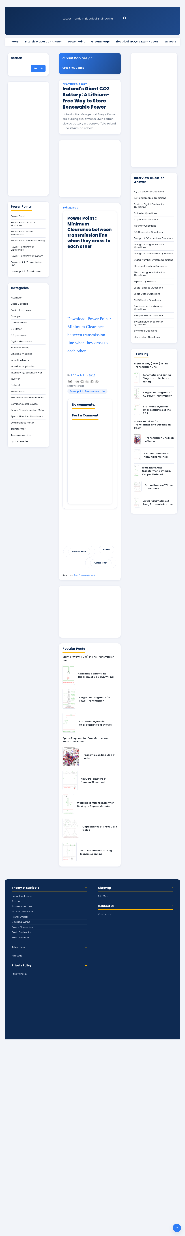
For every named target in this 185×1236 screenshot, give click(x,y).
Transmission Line (22, 906)
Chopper (16, 316)
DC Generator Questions (148, 232)
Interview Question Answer (43, 41)
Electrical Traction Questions (150, 266)
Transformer (18, 428)
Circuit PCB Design (73, 67)
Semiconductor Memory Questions (148, 308)
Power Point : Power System (27, 256)
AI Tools (170, 41)
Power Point (76, 41)
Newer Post (79, 551)
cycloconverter (20, 441)
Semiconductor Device (24, 404)
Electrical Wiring (20, 347)
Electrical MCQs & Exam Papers (137, 41)
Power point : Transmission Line (87, 391)
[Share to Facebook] (92, 381)
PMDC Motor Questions (147, 300)
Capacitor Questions (146, 219)
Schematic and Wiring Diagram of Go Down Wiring (96, 675)
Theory (14, 41)
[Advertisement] (89, 168)
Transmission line (21, 435)
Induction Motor (20, 360)
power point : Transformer (26, 271)
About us (18, 947)
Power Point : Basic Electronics (22, 233)
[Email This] (77, 381)
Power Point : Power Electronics (22, 248)
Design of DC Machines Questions (153, 238)
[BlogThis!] (82, 381)
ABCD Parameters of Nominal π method (93, 780)
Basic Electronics (21, 932)
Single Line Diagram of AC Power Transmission (95, 699)
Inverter (15, 378)
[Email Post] (69, 381)
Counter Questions (145, 225)
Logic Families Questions (148, 287)
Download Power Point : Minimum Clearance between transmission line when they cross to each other (89, 334)
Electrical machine (22, 353)
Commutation (19, 322)
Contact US (106, 906)
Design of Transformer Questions (153, 253)
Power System (20, 917)
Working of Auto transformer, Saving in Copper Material (95, 804)
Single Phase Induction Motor (28, 410)
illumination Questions (147, 337)
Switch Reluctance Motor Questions (148, 323)
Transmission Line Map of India (99, 756)
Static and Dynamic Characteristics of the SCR (96, 723)
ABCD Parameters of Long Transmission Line (96, 852)
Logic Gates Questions (147, 294)
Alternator (17, 297)
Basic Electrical (19, 303)
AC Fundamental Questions (150, 198)
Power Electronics (22, 927)
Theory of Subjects (25, 888)
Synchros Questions (145, 330)
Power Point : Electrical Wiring (28, 240)
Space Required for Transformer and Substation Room (86, 739)
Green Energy (100, 41)
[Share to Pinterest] (97, 381)
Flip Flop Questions (145, 281)
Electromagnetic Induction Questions (149, 274)
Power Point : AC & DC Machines (23, 224)
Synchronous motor (22, 422)
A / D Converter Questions (149, 191)
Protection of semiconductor (27, 397)
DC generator (19, 335)
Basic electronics (21, 310)
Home (106, 549)
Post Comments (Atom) (84, 575)
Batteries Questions (145, 213)
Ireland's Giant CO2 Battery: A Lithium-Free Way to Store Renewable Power (86, 97)
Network (16, 385)
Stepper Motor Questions (149, 315)
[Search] (124, 18)
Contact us (104, 914)
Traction (16, 901)
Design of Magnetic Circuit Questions (149, 246)
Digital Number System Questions (153, 260)
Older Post (100, 562)
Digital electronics (21, 341)
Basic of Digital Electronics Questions (149, 205)
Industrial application (23, 366)
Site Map (103, 896)
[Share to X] (87, 381)
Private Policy (21, 965)
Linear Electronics (22, 896)
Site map (104, 888)
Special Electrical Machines (27, 416)
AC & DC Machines (22, 911)
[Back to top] (177, 1228)
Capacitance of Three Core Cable (99, 828)
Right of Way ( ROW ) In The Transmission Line (88, 658)
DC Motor (16, 329)
